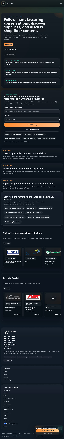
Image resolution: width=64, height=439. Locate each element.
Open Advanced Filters (32, 129)
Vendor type (7, 115)
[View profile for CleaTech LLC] (53, 304)
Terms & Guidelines (9, 421)
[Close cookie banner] (60, 428)
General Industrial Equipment (13, 134)
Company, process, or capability (13, 107)
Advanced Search (8, 409)
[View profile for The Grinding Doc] (12, 304)
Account (6, 415)
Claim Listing (9, 54)
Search (5, 371)
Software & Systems (39, 134)
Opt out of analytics (47, 433)
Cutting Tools (27, 134)
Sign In (5, 426)
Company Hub (15, 142)
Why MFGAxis (5, 436)
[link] (13, 257)
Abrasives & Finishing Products (46, 138)
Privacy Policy (7, 380)
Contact (6, 377)
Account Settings (24, 142)
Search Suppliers (10, 49)
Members (6, 401)
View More (7, 243)
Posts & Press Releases (10, 398)
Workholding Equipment (12, 222)
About (5, 374)
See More (6, 288)
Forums (6, 393)
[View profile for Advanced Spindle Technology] (33, 304)
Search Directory (32, 125)
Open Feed (8, 44)
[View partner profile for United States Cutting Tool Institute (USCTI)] (12, 257)
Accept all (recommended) (47, 430)
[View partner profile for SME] (33, 257)
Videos (5, 395)
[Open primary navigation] (61, 4)
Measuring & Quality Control (12, 138)
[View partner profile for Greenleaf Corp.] (53, 257)
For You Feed (7, 390)
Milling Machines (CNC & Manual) (38, 217)
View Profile (17, 314)
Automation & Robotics (29, 138)
